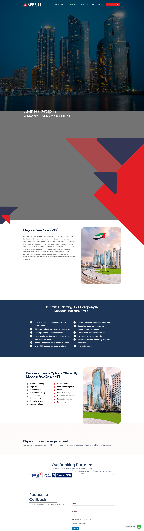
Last (95, 500)
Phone (74, 511)
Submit (75, 528)
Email (74, 503)
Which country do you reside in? (82, 519)
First (73, 500)
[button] (113, 4)
